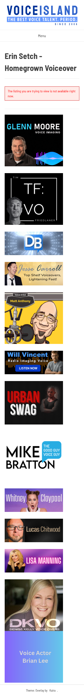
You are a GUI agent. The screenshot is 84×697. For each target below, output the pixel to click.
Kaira (52, 690)
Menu (42, 35)
